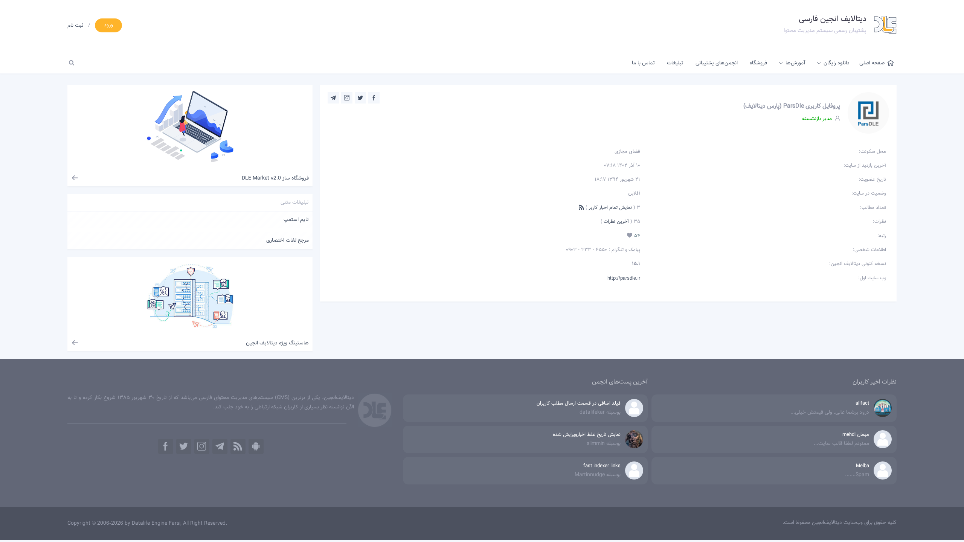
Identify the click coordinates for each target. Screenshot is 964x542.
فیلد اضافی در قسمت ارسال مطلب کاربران (579, 403)
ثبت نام (75, 25)
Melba (862, 466)
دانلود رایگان (837, 63)
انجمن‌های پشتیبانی (717, 63)
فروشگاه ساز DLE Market (275, 178)
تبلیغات (675, 63)
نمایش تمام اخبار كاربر (610, 208)
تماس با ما (643, 63)
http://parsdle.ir (623, 278)
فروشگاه (758, 63)
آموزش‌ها (795, 63)
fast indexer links (602, 466)
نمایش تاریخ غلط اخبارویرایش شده (587, 434)
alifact (862, 403)
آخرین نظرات (615, 221)
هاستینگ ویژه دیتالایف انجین (277, 343)
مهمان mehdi (855, 434)
